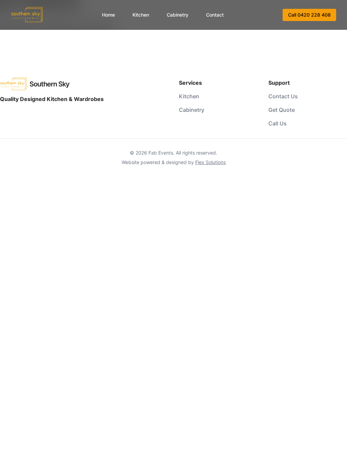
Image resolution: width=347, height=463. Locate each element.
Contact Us (283, 96)
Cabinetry (177, 15)
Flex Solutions (210, 162)
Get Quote (281, 109)
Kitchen (140, 15)
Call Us (277, 123)
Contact (215, 15)
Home (108, 15)
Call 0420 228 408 (309, 15)
